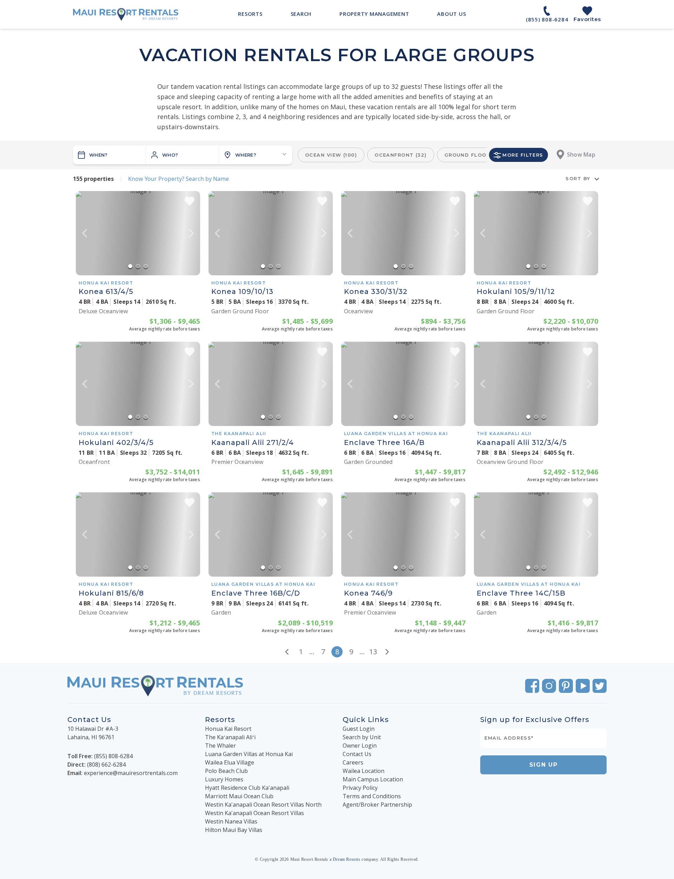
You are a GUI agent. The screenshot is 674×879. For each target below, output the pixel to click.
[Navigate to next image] (191, 233)
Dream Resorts (347, 859)
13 (373, 651)
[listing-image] (138, 233)
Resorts (220, 719)
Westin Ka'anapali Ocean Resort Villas (254, 813)
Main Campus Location (373, 779)
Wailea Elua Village (229, 762)
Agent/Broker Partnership (377, 804)
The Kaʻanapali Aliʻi (230, 737)
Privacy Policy (360, 788)
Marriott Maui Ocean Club (239, 796)
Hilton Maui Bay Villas (233, 830)
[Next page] (387, 652)
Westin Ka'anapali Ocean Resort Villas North (263, 804)
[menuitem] (250, 13)
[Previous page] (287, 652)
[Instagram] (549, 686)
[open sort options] (597, 179)
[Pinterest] (566, 686)
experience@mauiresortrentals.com (131, 773)
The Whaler (220, 745)
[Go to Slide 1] (130, 266)
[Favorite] (189, 201)
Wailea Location (363, 771)
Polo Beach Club (226, 771)
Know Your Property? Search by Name (178, 179)
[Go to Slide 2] (138, 266)
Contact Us (357, 754)
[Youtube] (583, 686)
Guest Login (359, 729)
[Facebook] (532, 686)
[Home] (125, 14)
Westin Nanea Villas (231, 821)
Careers (353, 762)
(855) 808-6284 (113, 756)
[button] (182, 154)
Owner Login (360, 745)
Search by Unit (362, 737)
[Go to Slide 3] (146, 266)
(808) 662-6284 (106, 764)
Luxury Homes (224, 779)
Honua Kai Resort (228, 729)
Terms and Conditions (372, 796)
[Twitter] (600, 686)
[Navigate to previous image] (85, 233)
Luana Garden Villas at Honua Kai (249, 754)
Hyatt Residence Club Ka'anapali (247, 788)
